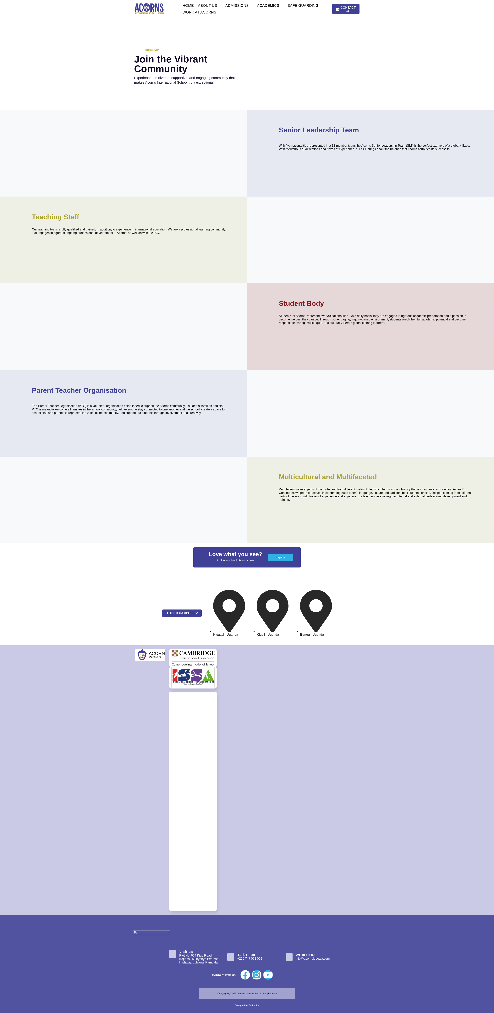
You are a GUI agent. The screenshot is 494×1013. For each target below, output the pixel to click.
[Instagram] (256, 975)
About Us (207, 5)
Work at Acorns (199, 12)
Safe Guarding (303, 5)
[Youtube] (268, 975)
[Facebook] (245, 975)
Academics (268, 5)
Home (188, 5)
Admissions (237, 5)
